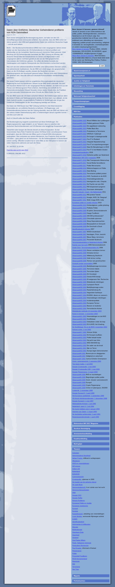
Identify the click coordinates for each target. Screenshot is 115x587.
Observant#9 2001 (79, 353)
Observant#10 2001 (79, 351)
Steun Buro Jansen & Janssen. (83, 56)
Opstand (75, 537)
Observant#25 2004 (79, 300)
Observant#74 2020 (79, 147)
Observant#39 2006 (79, 261)
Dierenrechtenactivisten (80, 490)
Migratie (75, 527)
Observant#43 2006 (79, 250)
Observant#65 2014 (79, 176)
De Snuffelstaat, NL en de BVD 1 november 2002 (89, 327)
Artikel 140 (76, 469)
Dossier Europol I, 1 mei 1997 (82, 401)
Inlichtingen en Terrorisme (84, 86)
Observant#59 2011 (79, 195)
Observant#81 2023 (79, 128)
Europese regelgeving (80, 506)
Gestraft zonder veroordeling (82, 263)
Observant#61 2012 (79, 187)
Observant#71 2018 (79, 160)
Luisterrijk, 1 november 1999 (82, 390)
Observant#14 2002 (79, 340)
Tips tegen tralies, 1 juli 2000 (82, 364)
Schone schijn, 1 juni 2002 (81, 329)
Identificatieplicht (78, 522)
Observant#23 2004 (79, 306)
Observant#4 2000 (79, 380)
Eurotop (75, 511)
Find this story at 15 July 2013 (17, 150)
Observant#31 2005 (79, 284)
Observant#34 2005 (79, 277)
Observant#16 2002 (79, 335)
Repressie (76, 561)
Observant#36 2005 (79, 271)
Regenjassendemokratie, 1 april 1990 (85, 417)
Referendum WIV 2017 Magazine (86, 423)
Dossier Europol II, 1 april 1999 (83, 393)
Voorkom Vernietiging (82, 428)
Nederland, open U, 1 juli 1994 (83, 406)
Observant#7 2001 (79, 359)
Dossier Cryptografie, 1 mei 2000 (84, 367)
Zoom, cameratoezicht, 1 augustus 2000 (86, 361)
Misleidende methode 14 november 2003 (87, 311)
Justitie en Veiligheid (82, 81)
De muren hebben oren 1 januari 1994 (86, 409)
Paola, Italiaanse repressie (81, 543)
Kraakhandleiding (80, 439)
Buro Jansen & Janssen (80, 49)
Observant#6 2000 (79, 374)
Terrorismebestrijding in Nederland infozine (87, 242)
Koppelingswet (77, 514)
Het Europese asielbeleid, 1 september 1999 (88, 396)
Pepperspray (76, 551)
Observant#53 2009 (79, 213)
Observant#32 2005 (79, 282)
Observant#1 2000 (79, 388)
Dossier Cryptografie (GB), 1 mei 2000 (86, 369)
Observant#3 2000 (79, 382)
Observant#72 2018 (79, 155)
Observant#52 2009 (79, 216)
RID (73, 564)
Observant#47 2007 (79, 232)
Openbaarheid (79, 76)
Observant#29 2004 (79, 290)
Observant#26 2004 (79, 298)
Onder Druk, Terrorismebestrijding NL (85, 247)
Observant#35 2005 (79, 274)
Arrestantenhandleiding (80, 152)
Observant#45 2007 (79, 237)
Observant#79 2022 (79, 134)
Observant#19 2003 (79, 322)
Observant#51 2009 (79, 218)
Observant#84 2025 (79, 120)
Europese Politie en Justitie (82, 503)
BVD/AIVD (76, 474)
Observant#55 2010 (79, 208)
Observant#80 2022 (79, 131)
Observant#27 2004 (79, 295)
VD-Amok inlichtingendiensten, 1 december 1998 (89, 398)
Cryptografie (76, 479)
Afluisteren (76, 461)
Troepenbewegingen (81, 101)
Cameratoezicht (78, 477)
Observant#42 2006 (79, 253)
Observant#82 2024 (79, 126)
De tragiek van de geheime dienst (84, 482)
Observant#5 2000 (79, 377)
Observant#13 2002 (79, 343)
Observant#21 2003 (79, 316)
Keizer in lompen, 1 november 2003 (85, 314)
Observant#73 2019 (79, 150)
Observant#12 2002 (79, 345)
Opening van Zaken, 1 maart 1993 (84, 412)
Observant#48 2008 (79, 226)
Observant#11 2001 (79, 348)
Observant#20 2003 (79, 319)
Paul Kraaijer (76, 548)
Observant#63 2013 (79, 181)
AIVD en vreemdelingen (80, 463)
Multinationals (77, 529)
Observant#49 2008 (79, 224)
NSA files (77, 111)
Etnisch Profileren (78, 500)
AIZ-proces (76, 466)
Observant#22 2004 (79, 308)
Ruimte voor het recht (80, 245)
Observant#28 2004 (79, 292)
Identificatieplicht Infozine (81, 229)
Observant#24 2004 (79, 303)
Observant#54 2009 (79, 210)
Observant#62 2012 (79, 184)
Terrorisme (76, 567)
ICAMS (74, 519)
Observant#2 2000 (79, 385)
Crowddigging (79, 106)
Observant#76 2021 (79, 142)
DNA (74, 492)
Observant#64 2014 (79, 179)
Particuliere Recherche (80, 545)
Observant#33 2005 (79, 279)
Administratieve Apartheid (81, 455)
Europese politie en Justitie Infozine (84, 203)
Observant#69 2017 (79, 166)
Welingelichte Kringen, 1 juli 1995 (84, 404)
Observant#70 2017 (79, 163)
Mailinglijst (78, 444)
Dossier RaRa (77, 498)
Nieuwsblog (78, 91)
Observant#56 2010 (79, 205)
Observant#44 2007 (79, 240)
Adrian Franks (77, 458)
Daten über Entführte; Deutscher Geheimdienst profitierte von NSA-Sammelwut (35, 31)
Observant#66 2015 (79, 173)
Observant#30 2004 (79, 287)
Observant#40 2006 (79, 258)
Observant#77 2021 (79, 139)
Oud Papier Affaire (78, 540)
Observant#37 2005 (79, 269)
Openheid (75, 535)
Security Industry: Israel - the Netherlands (87, 192)
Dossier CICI (76, 495)
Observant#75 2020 (79, 144)
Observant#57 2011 (79, 200)
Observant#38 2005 (79, 266)
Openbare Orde (78, 532)
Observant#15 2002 (79, 337)
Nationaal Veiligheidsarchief (84, 96)
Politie (74, 553)
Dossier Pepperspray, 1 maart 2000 (85, 372)
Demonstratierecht (78, 487)
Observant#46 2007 (79, 234)
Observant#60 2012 (79, 189)
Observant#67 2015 (79, 171)
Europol (75, 508)
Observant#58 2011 (79, 197)
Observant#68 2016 (79, 168)
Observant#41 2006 (79, 255)
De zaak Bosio (77, 485)
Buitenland (76, 471)
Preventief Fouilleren (79, 556)
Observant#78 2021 (79, 136)
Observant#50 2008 (79, 221)
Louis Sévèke (77, 516)
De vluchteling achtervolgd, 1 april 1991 (86, 414)
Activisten (75, 453)
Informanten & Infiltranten (81, 524)
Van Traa (75, 569)
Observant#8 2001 (79, 356)
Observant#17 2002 (79, 332)
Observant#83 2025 (79, 123)
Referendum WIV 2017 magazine (84, 158)
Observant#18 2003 (79, 324)
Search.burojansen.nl (82, 71)
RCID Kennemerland (79, 559)
